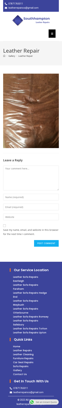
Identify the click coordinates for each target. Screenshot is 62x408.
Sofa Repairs (20, 366)
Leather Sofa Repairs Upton (29, 332)
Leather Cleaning (23, 354)
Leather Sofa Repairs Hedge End (30, 294)
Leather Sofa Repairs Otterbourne (25, 310)
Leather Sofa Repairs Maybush (25, 302)
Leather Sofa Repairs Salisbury (25, 322)
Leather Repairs (22, 350)
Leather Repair (25, 55)
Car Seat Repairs (23, 362)
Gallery (17, 370)
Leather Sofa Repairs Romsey (30, 316)
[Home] (4, 55)
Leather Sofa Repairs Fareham (25, 287)
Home (16, 346)
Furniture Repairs (23, 358)
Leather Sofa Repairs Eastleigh (25, 279)
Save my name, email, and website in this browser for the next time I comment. (31, 232)
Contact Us (20, 374)
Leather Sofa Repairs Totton (30, 328)
